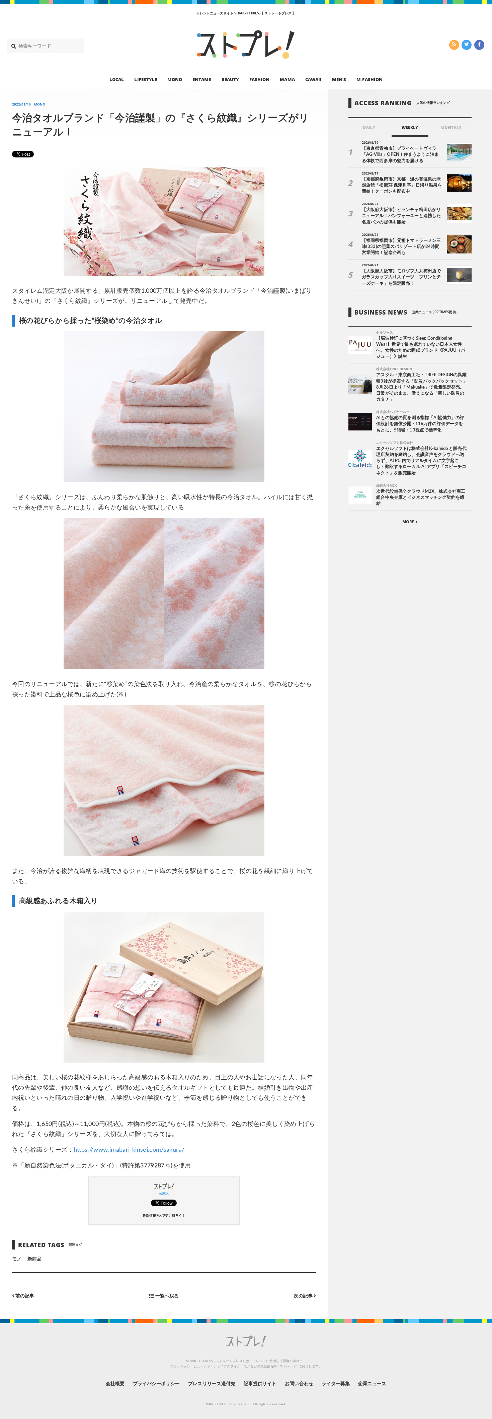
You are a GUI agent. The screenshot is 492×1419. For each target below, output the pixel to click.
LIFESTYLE (145, 79)
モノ (16, 1259)
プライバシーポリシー (156, 1383)
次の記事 (303, 1295)
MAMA (287, 79)
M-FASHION (369, 79)
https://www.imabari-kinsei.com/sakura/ (129, 1150)
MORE (408, 522)
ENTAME (201, 79)
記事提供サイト (260, 1383)
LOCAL (116, 79)
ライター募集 (336, 1383)
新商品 (34, 1259)
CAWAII (313, 79)
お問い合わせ (299, 1383)
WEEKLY (410, 127)
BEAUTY (230, 79)
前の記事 (24, 1295)
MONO (174, 79)
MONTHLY (451, 127)
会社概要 (115, 1383)
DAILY (369, 127)
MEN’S (339, 79)
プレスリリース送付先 (211, 1383)
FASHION (259, 79)
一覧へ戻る (166, 1295)
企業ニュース (372, 1383)
